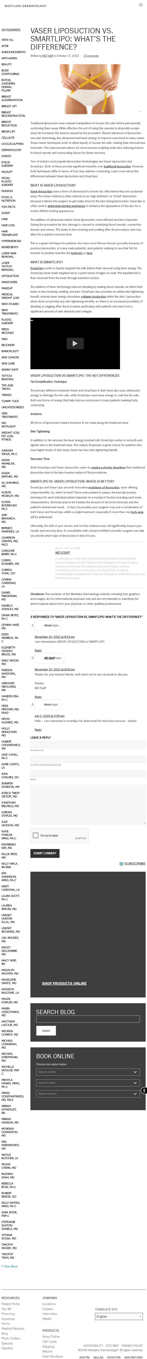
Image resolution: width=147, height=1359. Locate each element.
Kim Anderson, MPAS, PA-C (9, 877)
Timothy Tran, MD (8, 1255)
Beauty (7, 64)
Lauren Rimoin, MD (9, 907)
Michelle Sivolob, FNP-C (11, 1070)
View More (10, 1266)
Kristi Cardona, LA (11, 888)
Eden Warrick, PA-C (10, 638)
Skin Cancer (10, 357)
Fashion (7, 191)
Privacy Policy (132, 1345)
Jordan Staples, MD (10, 813)
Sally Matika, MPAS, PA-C (11, 1204)
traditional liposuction (117, 166)
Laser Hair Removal (9, 255)
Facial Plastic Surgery (7, 181)
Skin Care (8, 363)
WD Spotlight (9, 424)
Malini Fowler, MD (10, 1000)
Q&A (5, 339)
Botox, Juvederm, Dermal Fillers (8, 85)
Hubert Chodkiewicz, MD (11, 745)
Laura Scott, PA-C (11, 897)
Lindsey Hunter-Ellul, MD (8, 918)
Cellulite (8, 137)
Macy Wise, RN (9, 962)
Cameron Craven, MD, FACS (10, 541)
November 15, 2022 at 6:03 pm (55, 669)
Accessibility (93, 1345)
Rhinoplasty (10, 351)
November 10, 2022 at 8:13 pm (55, 637)
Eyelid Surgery (7, 164)
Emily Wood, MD (10, 662)
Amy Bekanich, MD (8, 518)
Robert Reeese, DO (9, 1194)
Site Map (112, 1345)
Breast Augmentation (11, 98)
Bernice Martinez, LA (10, 529)
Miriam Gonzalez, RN (9, 1109)
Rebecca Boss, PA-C (9, 1185)
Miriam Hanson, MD (10, 1120)
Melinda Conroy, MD (10, 1032)
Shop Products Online (64, 983)
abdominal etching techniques (66, 206)
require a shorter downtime (108, 467)
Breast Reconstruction (11, 114)
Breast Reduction (9, 123)
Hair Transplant (10, 233)
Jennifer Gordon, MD (11, 785)
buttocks (76, 253)
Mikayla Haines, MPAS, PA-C (11, 1083)
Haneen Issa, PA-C (10, 697)
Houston (113, 1357)
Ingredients (10, 247)
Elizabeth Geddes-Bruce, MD (9, 651)
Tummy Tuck (10, 401)
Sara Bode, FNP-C (9, 1214)
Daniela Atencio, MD (10, 607)
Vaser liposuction (41, 191)
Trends (6, 395)
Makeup (7, 288)
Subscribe (135, 864)
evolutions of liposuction (103, 487)
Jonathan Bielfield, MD (10, 804)
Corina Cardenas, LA (9, 583)
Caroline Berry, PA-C (9, 552)
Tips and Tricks (7, 387)
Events (6, 156)
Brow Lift (8, 131)
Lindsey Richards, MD (11, 929)
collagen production (93, 297)
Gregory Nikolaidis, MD (9, 686)
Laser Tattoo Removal (8, 266)
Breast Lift (9, 106)
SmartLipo (36, 268)
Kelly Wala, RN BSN (10, 865)
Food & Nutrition (8, 198)
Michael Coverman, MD (9, 1044)
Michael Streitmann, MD (10, 1057)
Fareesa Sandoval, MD (9, 673)
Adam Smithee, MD (10, 474)
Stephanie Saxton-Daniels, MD (10, 1225)
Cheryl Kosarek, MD (10, 562)
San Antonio (133, 1357)
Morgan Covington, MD (10, 1132)
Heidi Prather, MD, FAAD (10, 709)
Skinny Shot (10, 369)
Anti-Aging (9, 58)
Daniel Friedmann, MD (9, 596)
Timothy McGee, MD (9, 1246)
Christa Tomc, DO (8, 571)
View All (8, 39)
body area (137, 512)
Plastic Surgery (7, 321)
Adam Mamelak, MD (8, 463)
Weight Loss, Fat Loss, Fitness (11, 436)
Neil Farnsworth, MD (11, 1145)
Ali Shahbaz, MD (10, 484)
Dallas (98, 1357)
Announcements (11, 52)
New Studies (10, 304)
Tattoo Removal (8, 377)
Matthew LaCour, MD (10, 1023)
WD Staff (48, 56)
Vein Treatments (10, 415)
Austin (84, 1357)
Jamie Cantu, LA (10, 765)
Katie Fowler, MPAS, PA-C (9, 835)
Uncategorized (11, 407)
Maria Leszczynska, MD (11, 1012)
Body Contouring (10, 72)
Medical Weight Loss (10, 296)
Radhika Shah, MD (8, 1175)
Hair (4, 219)
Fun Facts (8, 207)
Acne (5, 46)
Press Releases (8, 331)
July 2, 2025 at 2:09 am (50, 716)
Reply (38, 650)
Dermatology (11, 150)
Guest (6, 213)
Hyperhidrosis (11, 241)
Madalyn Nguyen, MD (10, 971)
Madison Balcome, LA (10, 990)
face (89, 253)
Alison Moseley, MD (10, 494)
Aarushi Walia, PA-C (9, 452)
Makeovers (9, 282)
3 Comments (91, 56)
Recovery (8, 345)
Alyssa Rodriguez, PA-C (9, 505)
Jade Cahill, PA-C (10, 756)
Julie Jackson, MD (10, 823)
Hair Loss (8, 225)
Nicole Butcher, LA (10, 1156)
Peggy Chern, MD (9, 1166)
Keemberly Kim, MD (9, 846)
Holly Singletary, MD (9, 732)
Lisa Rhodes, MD (10, 939)
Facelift (7, 172)
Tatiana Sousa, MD (9, 1236)
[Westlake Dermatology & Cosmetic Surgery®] (26, 6)
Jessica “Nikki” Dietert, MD (11, 794)
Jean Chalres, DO (10, 775)
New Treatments (10, 311)
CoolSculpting (11, 144)
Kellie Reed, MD (9, 855)
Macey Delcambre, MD (10, 951)
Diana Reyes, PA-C (10, 616)
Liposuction (10, 276)
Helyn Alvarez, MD (10, 720)
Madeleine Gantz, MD (9, 981)
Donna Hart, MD (11, 626)
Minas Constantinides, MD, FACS (11, 1096)
